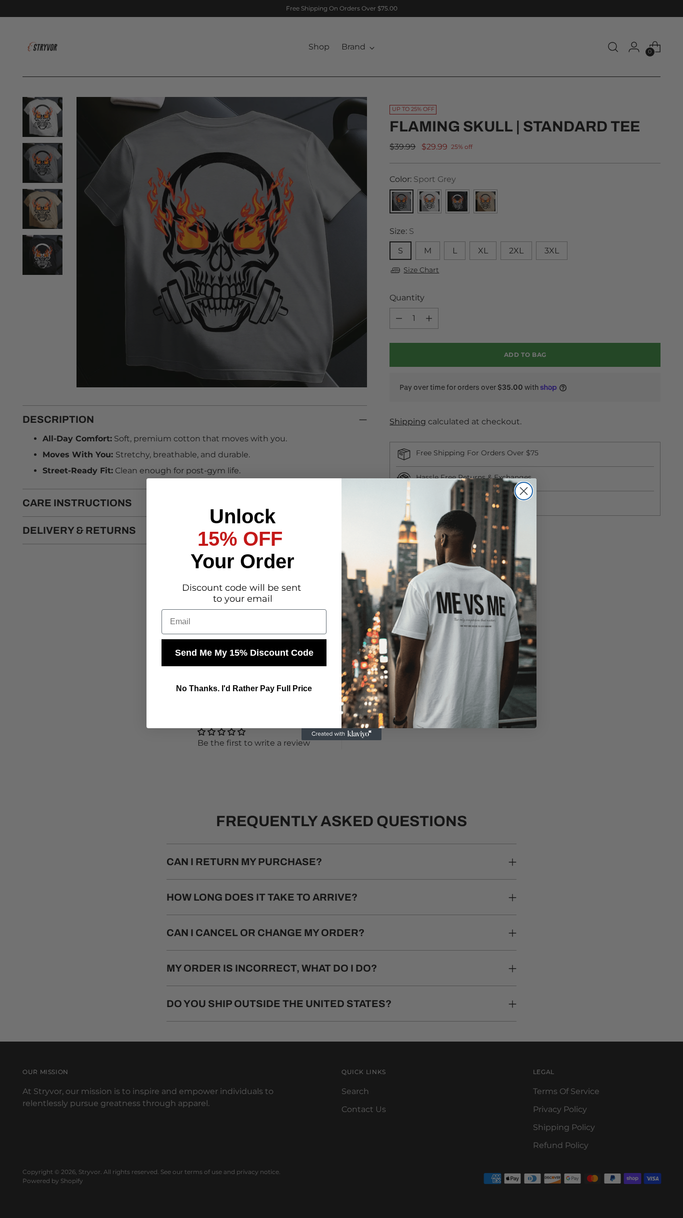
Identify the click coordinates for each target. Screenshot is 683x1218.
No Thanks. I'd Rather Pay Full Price (244, 688)
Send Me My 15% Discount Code (244, 653)
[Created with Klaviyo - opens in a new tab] (342, 734)
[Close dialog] (523, 491)
